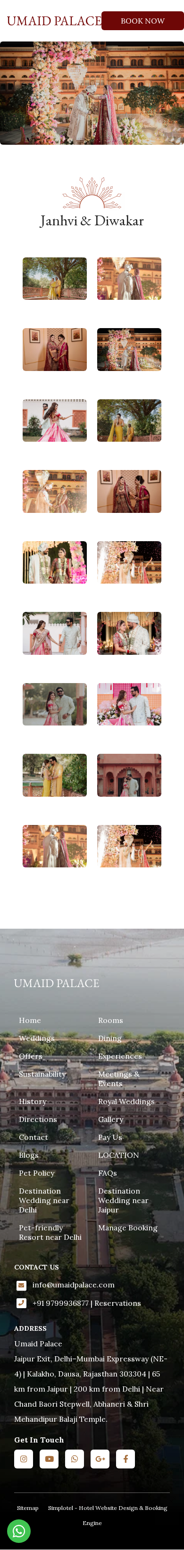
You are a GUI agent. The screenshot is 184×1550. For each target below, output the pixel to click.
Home (30, 1020)
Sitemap (28, 1507)
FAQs (107, 1173)
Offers (30, 1056)
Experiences (120, 1056)
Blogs (29, 1155)
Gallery (110, 1119)
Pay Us (110, 1137)
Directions (38, 1119)
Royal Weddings (126, 1101)
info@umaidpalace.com (74, 1284)
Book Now (143, 20)
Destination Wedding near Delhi (44, 1200)
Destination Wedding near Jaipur (123, 1200)
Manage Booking (128, 1227)
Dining (110, 1038)
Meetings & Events (119, 1078)
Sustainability (42, 1074)
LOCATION (118, 1155)
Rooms (110, 1020)
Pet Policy (36, 1173)
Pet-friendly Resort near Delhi (50, 1232)
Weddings (37, 1038)
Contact (33, 1137)
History (32, 1101)
